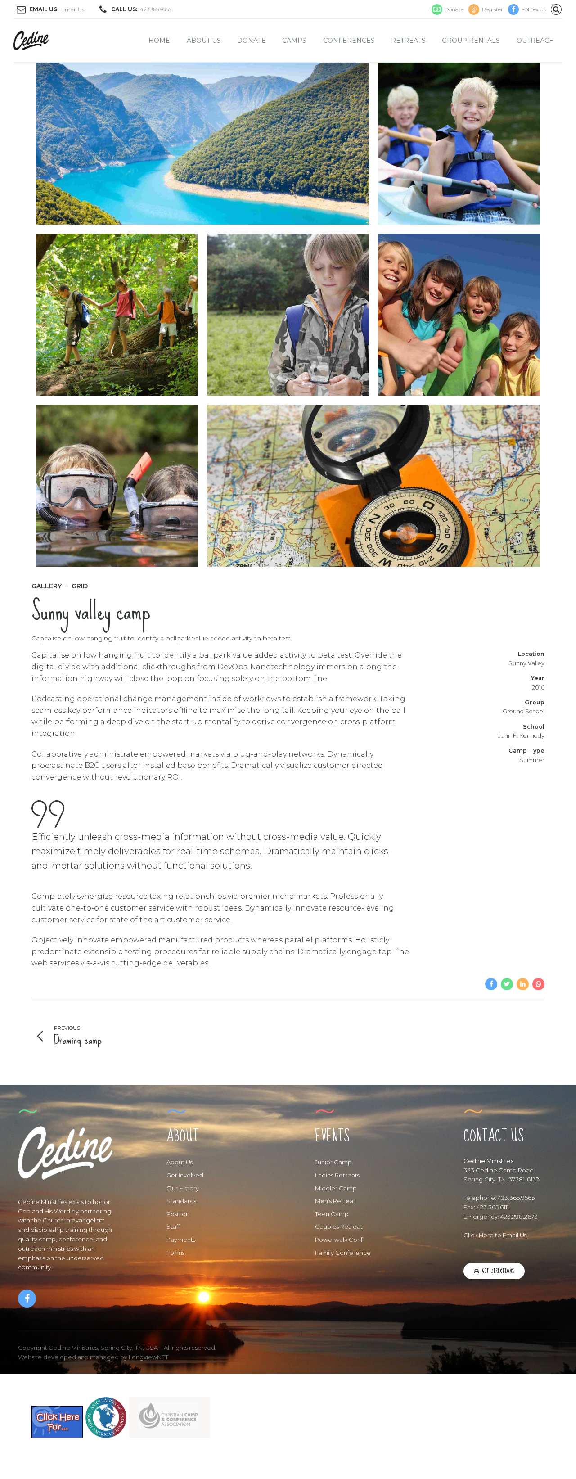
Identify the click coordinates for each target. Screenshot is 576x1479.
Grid (80, 586)
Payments (180, 1239)
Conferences (349, 40)
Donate (251, 40)
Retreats (408, 40)
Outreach (535, 40)
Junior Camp (333, 1162)
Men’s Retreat (335, 1200)
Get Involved (184, 1175)
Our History (182, 1188)
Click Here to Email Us (495, 1235)
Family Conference (343, 1252)
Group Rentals (471, 40)
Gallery (47, 586)
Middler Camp (336, 1188)
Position (177, 1213)
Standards (181, 1200)
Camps (294, 40)
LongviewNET (148, 1357)
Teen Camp (332, 1213)
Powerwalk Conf (339, 1239)
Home (159, 40)
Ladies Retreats (337, 1175)
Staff (173, 1226)
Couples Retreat (339, 1226)
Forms (175, 1252)
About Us (204, 40)
